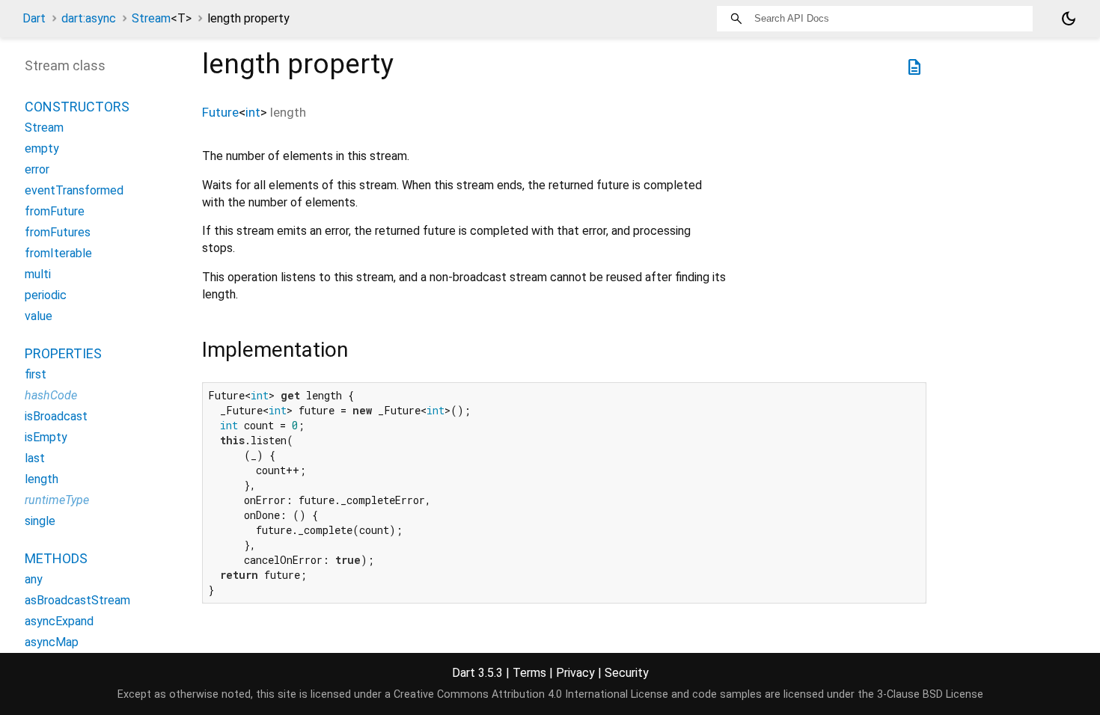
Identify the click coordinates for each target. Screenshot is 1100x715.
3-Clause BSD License (930, 694)
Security (627, 673)
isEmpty (46, 437)
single (40, 521)
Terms (529, 673)
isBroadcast (56, 416)
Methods (56, 558)
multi (38, 274)
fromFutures (58, 232)
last (35, 458)
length (41, 479)
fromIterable (58, 253)
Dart (34, 18)
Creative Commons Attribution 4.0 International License (531, 694)
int (252, 112)
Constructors (77, 106)
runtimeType (57, 500)
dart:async (88, 18)
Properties (63, 353)
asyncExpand (59, 621)
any (34, 579)
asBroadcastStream (77, 600)
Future (220, 112)
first (35, 374)
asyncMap (52, 642)
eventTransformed (74, 190)
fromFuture (55, 211)
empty (42, 148)
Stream (162, 18)
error (37, 169)
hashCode (51, 395)
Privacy (575, 673)
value (38, 316)
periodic (46, 295)
